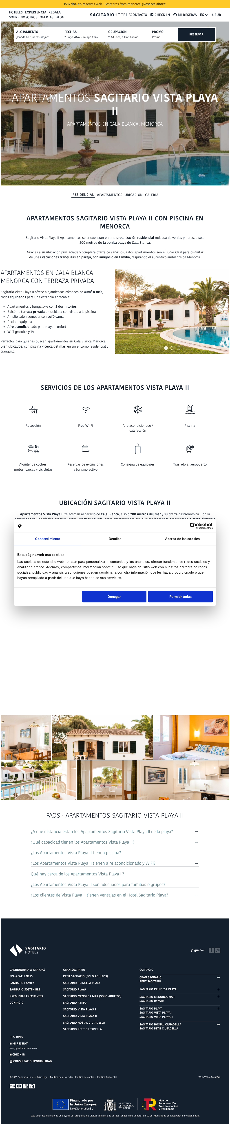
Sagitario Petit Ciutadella (82, 1029)
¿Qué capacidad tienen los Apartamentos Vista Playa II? (82, 842)
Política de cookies (85, 1077)
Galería (152, 194)
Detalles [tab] (115, 539)
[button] (166, 348)
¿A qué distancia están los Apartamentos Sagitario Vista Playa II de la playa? (102, 832)
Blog (60, 17)
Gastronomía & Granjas (27, 970)
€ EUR (216, 14)
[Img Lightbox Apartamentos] (172, 312)
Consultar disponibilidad (32, 1061)
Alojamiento (27, 31)
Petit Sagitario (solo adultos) (85, 976)
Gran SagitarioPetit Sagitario (150, 979)
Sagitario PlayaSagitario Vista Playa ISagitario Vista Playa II (156, 1012)
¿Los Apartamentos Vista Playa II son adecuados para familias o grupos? (98, 885)
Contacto (138, 14)
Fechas (70, 31)
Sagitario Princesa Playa (81, 983)
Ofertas (46, 17)
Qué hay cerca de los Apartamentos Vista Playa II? (77, 874)
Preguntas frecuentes (26, 996)
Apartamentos (109, 194)
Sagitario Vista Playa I (79, 1009)
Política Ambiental (107, 1077)
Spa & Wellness (21, 976)
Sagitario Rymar (75, 1003)
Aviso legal (42, 1077)
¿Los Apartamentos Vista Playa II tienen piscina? (76, 853)
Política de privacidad (61, 1077)
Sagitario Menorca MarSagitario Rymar (157, 999)
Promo (158, 31)
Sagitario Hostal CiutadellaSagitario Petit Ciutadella (160, 1026)
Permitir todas (180, 596)
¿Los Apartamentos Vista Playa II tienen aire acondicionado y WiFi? (93, 863)
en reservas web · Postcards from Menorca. (115, 4)
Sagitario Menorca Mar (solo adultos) (92, 996)
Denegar (114, 596)
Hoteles (16, 12)
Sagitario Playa (74, 989)
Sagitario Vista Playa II (80, 1016)
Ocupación (117, 31)
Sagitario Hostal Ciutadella (84, 1023)
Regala (55, 12)
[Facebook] (211, 950)
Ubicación (134, 194)
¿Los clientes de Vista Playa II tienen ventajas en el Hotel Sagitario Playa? (99, 895)
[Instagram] (217, 950)
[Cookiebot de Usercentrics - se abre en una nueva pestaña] (193, 525)
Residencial (83, 194)
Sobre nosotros (23, 17)
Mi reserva (19, 1043)
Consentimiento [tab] (47, 539)
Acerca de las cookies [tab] (182, 539)
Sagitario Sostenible (25, 989)
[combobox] (84, 37)
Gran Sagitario (74, 970)
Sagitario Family (22, 983)
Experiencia (35, 12)
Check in (18, 1054)
